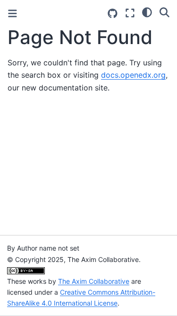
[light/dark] (147, 12)
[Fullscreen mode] (130, 13)
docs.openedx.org (133, 75)
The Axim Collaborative (93, 281)
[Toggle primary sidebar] (12, 13)
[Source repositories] (112, 13)
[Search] (164, 12)
